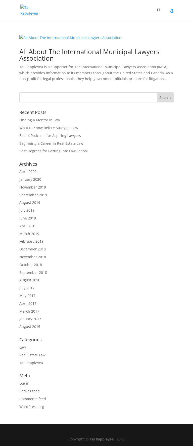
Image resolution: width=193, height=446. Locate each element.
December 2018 (32, 249)
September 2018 (33, 272)
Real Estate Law (32, 355)
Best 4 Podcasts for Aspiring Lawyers (50, 135)
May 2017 (27, 295)
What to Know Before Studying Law (48, 127)
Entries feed (29, 391)
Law (22, 347)
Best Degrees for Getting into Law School (53, 150)
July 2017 (26, 287)
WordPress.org (31, 406)
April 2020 (27, 171)
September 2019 (33, 195)
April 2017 (27, 303)
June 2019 (27, 218)
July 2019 (26, 210)
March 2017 (29, 311)
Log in (24, 383)
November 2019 (32, 187)
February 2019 (31, 241)
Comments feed (32, 398)
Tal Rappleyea (31, 362)
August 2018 (29, 280)
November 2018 (32, 256)
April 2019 (27, 226)
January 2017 (30, 318)
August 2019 (29, 202)
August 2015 (29, 326)
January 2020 (30, 179)
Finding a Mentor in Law (39, 120)
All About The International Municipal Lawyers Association (89, 55)
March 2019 (29, 233)
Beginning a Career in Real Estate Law (51, 143)
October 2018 (30, 264)
